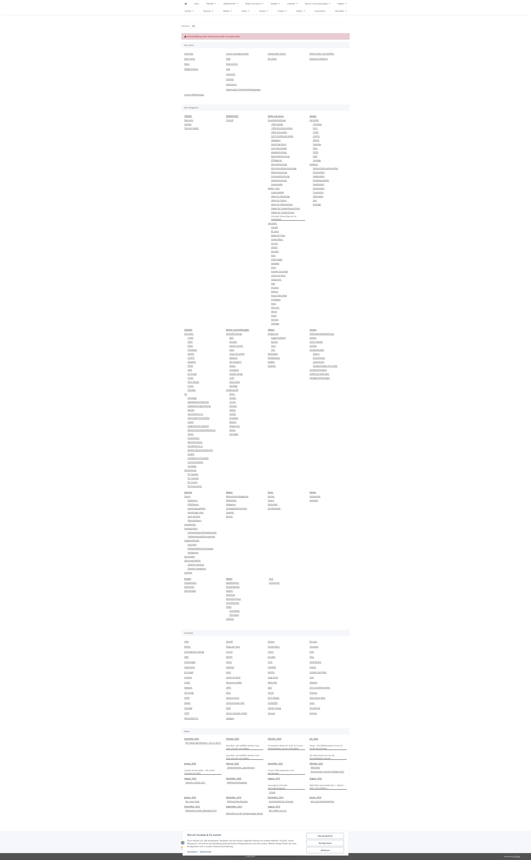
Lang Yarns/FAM (236, 353)
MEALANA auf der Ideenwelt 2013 (201, 810)
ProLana (275, 287)
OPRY (190, 341)
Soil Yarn (275, 307)
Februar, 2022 (232, 763)
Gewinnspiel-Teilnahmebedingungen (243, 89)
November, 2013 (192, 806)
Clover (190, 377)
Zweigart (230, 718)
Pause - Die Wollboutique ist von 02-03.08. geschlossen (326, 747)
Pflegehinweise (191, 69)
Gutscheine (274, 582)
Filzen (232, 394)
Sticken (232, 398)
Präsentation (193, 438)
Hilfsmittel (272, 504)
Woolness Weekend (319, 58)
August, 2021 (190, 778)
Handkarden (190, 524)
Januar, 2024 (190, 763)
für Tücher (192, 482)
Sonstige (275, 323)
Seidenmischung (279, 180)
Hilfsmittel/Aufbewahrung (322, 333)
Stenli (273, 315)
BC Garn (275, 231)
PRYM (315, 152)
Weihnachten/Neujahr (237, 801)
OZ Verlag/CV (235, 361)
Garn (273, 345)
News (186, 63)
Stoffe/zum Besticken (319, 373)
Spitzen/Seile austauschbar (325, 168)
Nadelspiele (318, 184)
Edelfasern (193, 500)
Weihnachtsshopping (237, 782)
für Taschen (193, 478)
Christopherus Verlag (194, 651)
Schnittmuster (232, 602)
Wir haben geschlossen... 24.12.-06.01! (203, 742)
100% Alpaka (277, 124)
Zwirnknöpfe (190, 590)
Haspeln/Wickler (191, 540)
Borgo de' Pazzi (278, 235)
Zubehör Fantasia (196, 564)
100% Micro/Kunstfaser (282, 128)
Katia (273, 267)
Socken (232, 414)
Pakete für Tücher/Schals (282, 212)
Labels (191, 422)
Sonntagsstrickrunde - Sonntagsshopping (278, 786)
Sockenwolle (277, 184)
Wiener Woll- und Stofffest (322, 53)
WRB (228, 58)
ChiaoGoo (317, 124)
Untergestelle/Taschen (236, 508)
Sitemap (230, 79)
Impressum (192, 851)
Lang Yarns (276, 279)
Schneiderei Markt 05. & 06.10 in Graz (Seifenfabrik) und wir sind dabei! (285, 747)
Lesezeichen (318, 361)
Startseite (188, 53)
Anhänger (192, 398)
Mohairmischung (279, 172)
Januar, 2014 (315, 797)
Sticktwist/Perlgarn (318, 369)
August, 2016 (316, 778)
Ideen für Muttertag (280, 196)
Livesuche (230, 74)
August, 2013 (274, 806)
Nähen (232, 430)
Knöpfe (191, 454)
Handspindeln (190, 528)
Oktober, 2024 (274, 738)
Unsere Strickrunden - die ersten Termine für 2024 (199, 772)
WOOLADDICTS (191, 718)
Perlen (191, 434)
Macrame (188, 120)
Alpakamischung (279, 152)
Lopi (273, 283)
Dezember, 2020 (233, 778)
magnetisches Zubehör (198, 426)
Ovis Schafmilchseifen (320, 687)
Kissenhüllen (319, 357)
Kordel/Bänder (233, 586)
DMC (231, 337)
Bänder (191, 410)
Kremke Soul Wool (279, 271)
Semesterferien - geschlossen (241, 767)
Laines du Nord (278, 275)
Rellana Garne (232, 697)
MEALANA (272, 682)
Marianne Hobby (234, 682)
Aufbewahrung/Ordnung (199, 406)
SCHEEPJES (273, 703)
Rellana (274, 291)
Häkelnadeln (319, 176)
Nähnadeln (318, 196)
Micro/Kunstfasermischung (283, 168)
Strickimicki (315, 708)
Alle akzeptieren (325, 836)
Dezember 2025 (191, 738)
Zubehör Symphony (197, 568)
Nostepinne (193, 552)
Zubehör (272, 365)
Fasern (187, 496)
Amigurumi (234, 426)
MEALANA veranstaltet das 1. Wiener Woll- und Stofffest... (327, 786)
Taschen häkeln (191, 128)
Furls (315, 128)
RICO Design (193, 382)
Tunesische (318, 192)
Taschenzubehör (195, 462)
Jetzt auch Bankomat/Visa (322, 801)
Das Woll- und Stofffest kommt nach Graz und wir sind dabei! (242, 747)
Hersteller (272, 223)
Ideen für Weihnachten (282, 204)
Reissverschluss (195, 442)
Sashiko (187, 124)
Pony (315, 148)
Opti (270, 687)
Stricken (233, 406)
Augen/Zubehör (278, 337)
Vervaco (271, 713)
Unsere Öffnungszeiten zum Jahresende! (281, 772)
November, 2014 (275, 797)
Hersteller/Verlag (234, 333)
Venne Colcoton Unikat (236, 713)
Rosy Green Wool (279, 295)
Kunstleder (234, 610)
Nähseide (230, 594)
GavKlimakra (315, 662)
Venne (274, 311)
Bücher (274, 341)
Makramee (189, 586)
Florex (229, 662)
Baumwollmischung (280, 156)
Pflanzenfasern (194, 520)
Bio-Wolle (272, 58)
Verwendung (190, 470)
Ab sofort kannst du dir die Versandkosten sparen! (322, 757)
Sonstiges (192, 466)
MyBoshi (188, 687)
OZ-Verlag (188, 692)
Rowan (232, 365)
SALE (271, 578)
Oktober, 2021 (316, 763)
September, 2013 (234, 806)
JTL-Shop (516, 856)
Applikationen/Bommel (198, 402)
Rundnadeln (318, 188)
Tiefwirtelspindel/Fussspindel (201, 536)
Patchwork (234, 614)
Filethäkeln (273, 353)
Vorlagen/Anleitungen (320, 377)
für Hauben (193, 474)
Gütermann (189, 667)
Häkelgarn (276, 140)
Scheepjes (276, 299)
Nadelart (314, 164)
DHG (312, 651)
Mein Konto (189, 58)
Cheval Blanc (277, 239)
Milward (313, 682)
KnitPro (316, 136)
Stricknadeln (319, 172)
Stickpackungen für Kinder (325, 365)
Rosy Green (234, 382)
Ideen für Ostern (279, 200)
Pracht (271, 692)
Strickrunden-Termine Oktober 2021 (327, 771)
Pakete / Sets (274, 188)
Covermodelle (277, 192)
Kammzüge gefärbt (196, 508)
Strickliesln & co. (195, 446)
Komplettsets (274, 357)
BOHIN (187, 646)
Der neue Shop (192, 801)
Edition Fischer (236, 345)
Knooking (233, 418)
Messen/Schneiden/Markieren (202, 430)
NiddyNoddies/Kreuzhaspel (200, 548)
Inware (313, 667)
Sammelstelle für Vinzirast (281, 801)
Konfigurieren (325, 843)
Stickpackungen (317, 349)
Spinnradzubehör (192, 560)
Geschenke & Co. (195, 414)
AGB (228, 69)
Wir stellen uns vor (277, 810)
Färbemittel (315, 496)
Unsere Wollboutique (194, 94)
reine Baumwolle (279, 148)
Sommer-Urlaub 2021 (195, 782)
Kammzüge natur (196, 512)
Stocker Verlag (236, 373)
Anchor (271, 641)
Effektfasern (193, 504)
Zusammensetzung (277, 120)
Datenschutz (205, 851)
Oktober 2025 (232, 738)
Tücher (232, 402)
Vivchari (274, 319)
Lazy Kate (192, 544)
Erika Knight (276, 259)
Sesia (273, 303)
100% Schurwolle (279, 132)
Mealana (233, 357)
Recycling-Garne (278, 144)
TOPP (231, 377)
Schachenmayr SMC (235, 703)
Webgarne (231, 504)
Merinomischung (279, 164)
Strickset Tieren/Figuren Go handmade (283, 218)
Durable (275, 251)
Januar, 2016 (190, 797)
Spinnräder (189, 556)
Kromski (188, 677)
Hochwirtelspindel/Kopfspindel (202, 532)
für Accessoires (195, 486)
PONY (190, 345)
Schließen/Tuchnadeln (198, 458)
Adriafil (274, 227)
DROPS (274, 247)
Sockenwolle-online (277, 53)
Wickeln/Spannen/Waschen (200, 450)
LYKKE (316, 132)
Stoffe (228, 606)
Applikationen (232, 582)
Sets (315, 200)
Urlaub (272, 792)
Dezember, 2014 (233, 797)
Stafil (228, 708)
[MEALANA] (185, 3)
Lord (312, 677)
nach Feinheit (194, 516)
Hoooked (275, 263)
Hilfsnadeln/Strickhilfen (198, 418)
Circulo (274, 243)
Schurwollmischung (280, 176)
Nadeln (271, 361)
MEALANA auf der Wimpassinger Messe (244, 813)
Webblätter (231, 500)
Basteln (232, 422)
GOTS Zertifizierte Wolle (282, 136)
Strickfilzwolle (274, 508)
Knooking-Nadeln (321, 180)
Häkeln (232, 410)
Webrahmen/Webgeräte (237, 496)
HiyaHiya (317, 144)
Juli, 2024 (314, 738)
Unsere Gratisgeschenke (237, 53)
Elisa (273, 255)
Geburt (316, 353)
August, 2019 (274, 778)
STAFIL (191, 386)
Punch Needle (316, 341)
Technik (229, 120)
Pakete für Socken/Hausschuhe (285, 208)
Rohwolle (314, 500)
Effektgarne (276, 160)
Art (185, 394)
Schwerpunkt (232, 390)
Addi (315, 156)
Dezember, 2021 (275, 763)
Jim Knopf (192, 373)
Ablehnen (325, 850)
